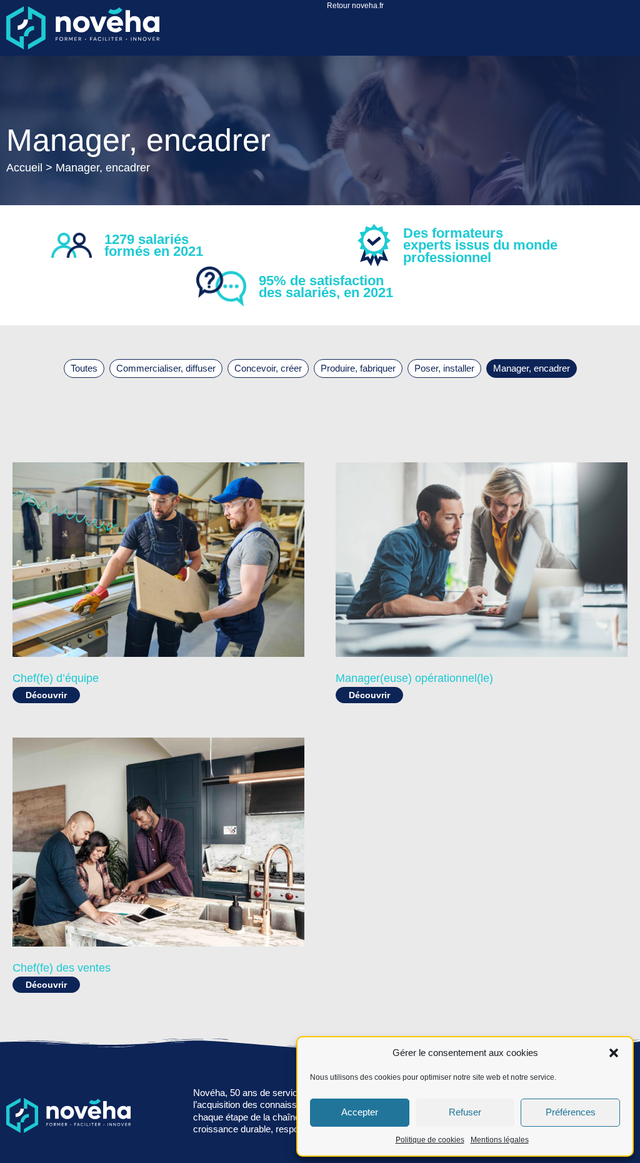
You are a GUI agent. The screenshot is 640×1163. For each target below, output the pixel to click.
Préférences (571, 1112)
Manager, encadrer (531, 368)
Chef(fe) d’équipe (55, 678)
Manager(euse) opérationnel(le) (414, 678)
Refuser (465, 1112)
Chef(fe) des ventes (61, 968)
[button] (614, 1053)
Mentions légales (500, 1139)
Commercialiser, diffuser (166, 368)
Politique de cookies (430, 1139)
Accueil (24, 167)
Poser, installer (444, 368)
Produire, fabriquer (358, 368)
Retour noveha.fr (355, 5)
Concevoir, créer (268, 368)
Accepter (359, 1112)
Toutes (84, 368)
